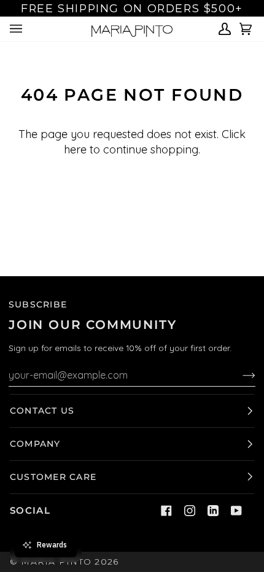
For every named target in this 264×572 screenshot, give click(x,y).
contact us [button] (42, 410)
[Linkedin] (213, 510)
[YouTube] (236, 510)
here (75, 149)
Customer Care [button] (53, 477)
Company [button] (35, 444)
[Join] (239, 375)
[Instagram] (189, 510)
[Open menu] (18, 29)
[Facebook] (166, 510)
